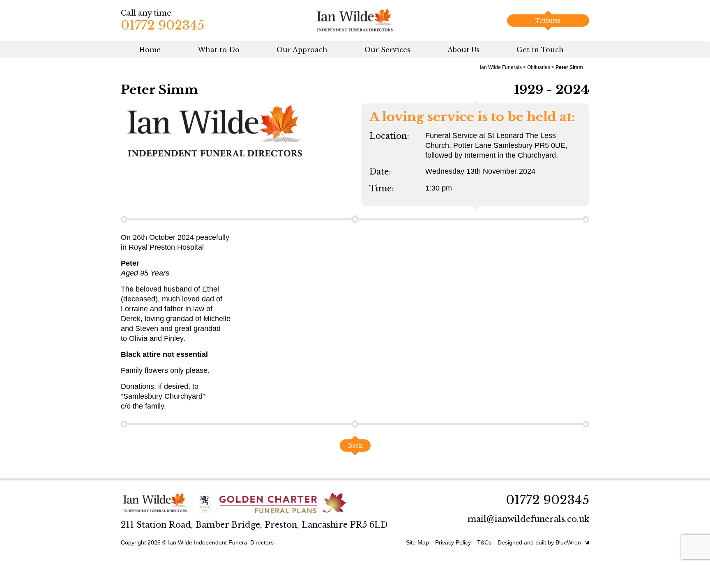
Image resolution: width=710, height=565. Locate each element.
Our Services (387, 50)
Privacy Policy (453, 542)
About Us (463, 50)
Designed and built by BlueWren (539, 542)
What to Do (219, 50)
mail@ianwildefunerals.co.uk (528, 519)
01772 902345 (162, 25)
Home (150, 50)
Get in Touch (540, 50)
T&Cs (484, 542)
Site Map (417, 542)
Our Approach (302, 50)
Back (355, 445)
